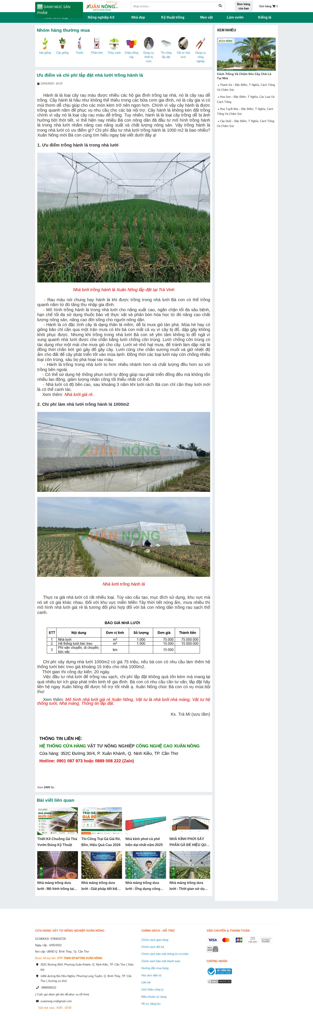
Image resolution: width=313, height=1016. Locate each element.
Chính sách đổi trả (152, 946)
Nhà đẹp (138, 17)
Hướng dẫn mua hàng (154, 968)
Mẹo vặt (206, 17)
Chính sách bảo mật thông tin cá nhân (164, 954)
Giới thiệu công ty (152, 989)
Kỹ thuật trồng (172, 17)
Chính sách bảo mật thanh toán (160, 961)
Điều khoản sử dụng (153, 996)
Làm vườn (235, 17)
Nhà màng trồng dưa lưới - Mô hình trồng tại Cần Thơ (55, 889)
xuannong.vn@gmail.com (56, 1001)
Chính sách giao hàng (154, 939)
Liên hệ (145, 982)
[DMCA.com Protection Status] (219, 984)
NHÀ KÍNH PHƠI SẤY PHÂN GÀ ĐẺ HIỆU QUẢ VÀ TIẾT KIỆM (189, 845)
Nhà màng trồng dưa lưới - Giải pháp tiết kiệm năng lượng (100, 889)
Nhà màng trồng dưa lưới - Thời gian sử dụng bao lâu (189, 889)
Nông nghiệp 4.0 (101, 17)
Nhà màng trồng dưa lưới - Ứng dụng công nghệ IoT (142, 889)
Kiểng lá (264, 17)
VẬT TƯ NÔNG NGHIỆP (111, 746)
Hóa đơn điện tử (151, 975)
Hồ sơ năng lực (151, 1003)
